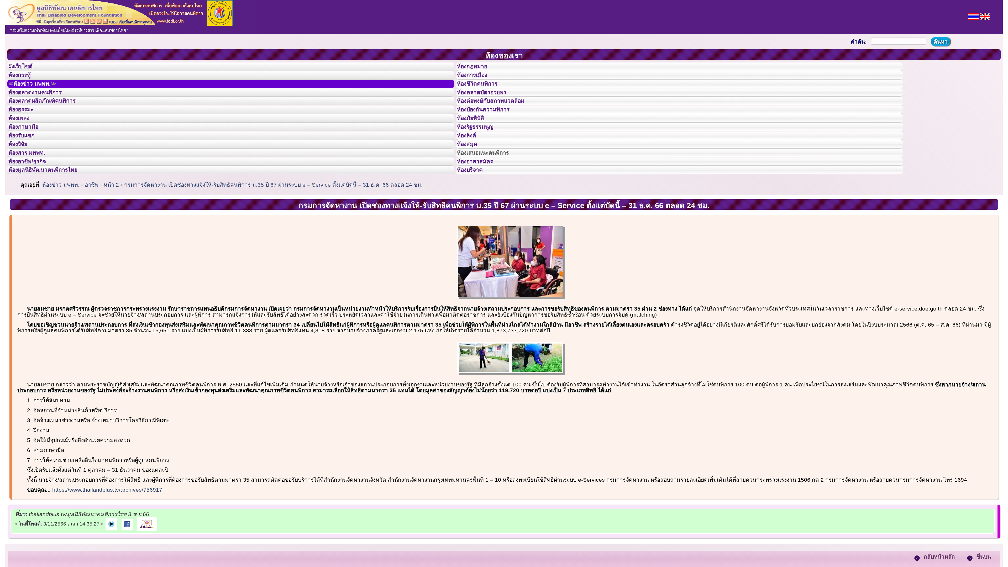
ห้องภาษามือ (27, 150)
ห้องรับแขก (25, 162)
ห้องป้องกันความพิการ (490, 126)
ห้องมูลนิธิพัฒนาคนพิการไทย (51, 209)
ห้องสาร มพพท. (31, 186)
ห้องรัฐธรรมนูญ (480, 150)
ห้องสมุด (470, 174)
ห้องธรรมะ (25, 126)
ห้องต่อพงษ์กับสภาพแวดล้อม (498, 115)
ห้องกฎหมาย (476, 68)
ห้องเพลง (22, 138)
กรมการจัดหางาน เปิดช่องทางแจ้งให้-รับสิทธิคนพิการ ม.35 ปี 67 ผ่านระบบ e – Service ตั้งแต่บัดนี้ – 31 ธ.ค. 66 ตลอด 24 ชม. (273, 226)
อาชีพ (91, 226)
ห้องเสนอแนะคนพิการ (490, 186)
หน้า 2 (111, 226)
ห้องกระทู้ (23, 79)
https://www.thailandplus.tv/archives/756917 (107, 531)
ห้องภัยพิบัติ (475, 138)
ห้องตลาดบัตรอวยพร (488, 103)
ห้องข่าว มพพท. (38, 91)
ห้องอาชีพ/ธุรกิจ (32, 197)
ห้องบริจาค (474, 209)
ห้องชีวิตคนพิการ (482, 91)
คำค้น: (859, 42)
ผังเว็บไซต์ (24, 68)
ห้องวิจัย (21, 174)
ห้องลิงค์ (470, 162)
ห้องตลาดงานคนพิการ (41, 103)
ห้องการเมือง (477, 79)
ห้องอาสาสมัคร (480, 197)
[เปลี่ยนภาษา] (973, 16)
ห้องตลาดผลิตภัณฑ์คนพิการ (49, 115)
